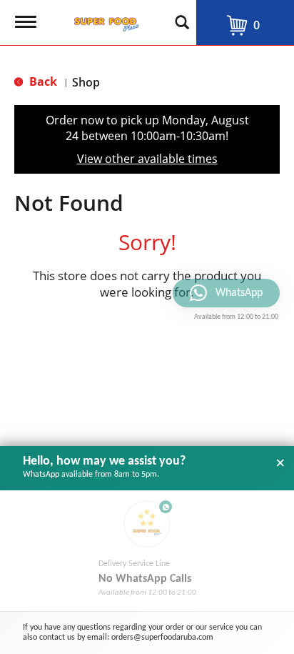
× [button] (280, 463)
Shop (86, 82)
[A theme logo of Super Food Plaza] (103, 20)
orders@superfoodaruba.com (162, 637)
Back (41, 81)
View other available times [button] (147, 159)
